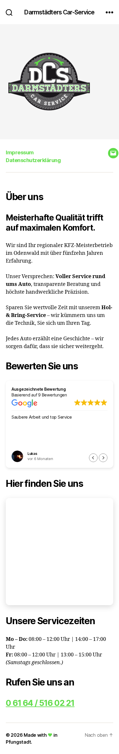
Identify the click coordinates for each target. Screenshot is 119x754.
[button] (103, 457)
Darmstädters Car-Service (59, 12)
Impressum (20, 152)
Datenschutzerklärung (33, 160)
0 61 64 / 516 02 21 (40, 703)
